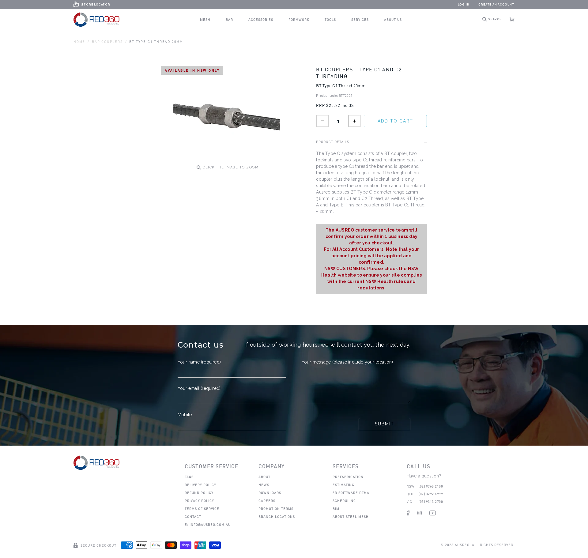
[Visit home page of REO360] (96, 462)
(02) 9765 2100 (431, 486)
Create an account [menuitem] (496, 4)
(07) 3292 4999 (431, 494)
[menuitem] (205, 19)
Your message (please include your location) (347, 362)
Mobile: (185, 414)
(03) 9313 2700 (431, 501)
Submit (384, 423)
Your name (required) (199, 362)
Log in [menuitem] (463, 4)
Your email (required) (199, 388)
